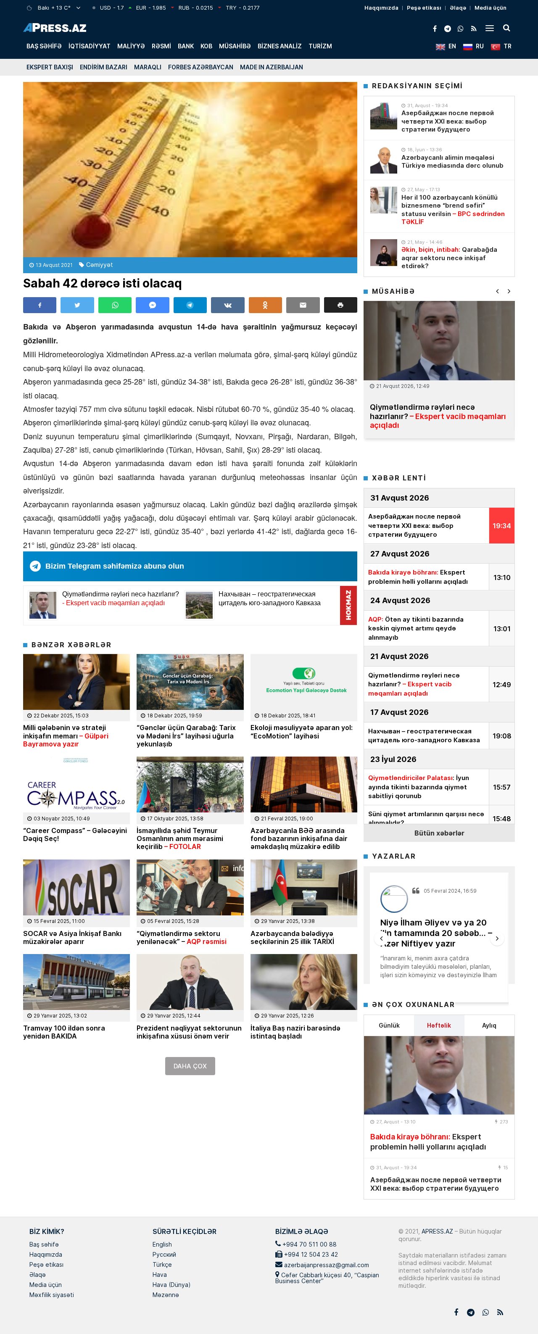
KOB (206, 46)
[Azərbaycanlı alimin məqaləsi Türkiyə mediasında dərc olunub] (383, 160)
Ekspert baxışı (49, 67)
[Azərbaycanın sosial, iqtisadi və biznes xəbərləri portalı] (54, 27)
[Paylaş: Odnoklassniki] (265, 305)
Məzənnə (166, 1295)
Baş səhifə (44, 46)
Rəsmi (161, 46)
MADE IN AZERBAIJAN (271, 67)
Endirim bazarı (103, 67)
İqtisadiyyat (90, 46)
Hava (160, 1275)
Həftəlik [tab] (439, 1025)
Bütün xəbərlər (439, 833)
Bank (186, 46)
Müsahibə (235, 46)
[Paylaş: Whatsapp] (115, 305)
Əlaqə (458, 7)
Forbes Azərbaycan (200, 67)
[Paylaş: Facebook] (39, 305)
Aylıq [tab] (489, 1025)
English (162, 1245)
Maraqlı (147, 67)
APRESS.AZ (436, 1231)
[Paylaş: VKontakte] (227, 305)
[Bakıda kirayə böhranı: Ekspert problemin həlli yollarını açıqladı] (439, 1075)
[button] (340, 305)
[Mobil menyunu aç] (489, 27)
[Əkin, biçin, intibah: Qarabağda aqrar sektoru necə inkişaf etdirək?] (383, 252)
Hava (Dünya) (171, 1285)
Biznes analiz (280, 46)
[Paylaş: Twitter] (77, 305)
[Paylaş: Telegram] (190, 305)
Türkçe (162, 1265)
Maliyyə (131, 46)
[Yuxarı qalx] (514, 1310)
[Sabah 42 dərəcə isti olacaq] (190, 169)
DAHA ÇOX (190, 1066)
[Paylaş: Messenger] (152, 305)
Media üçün (490, 7)
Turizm (320, 46)
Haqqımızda (381, 7)
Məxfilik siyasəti (51, 1295)
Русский (164, 1255)
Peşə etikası (424, 7)
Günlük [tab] (389, 1025)
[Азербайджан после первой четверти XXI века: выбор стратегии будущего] (383, 116)
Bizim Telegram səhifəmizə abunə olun (114, 566)
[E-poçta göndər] (302, 305)
